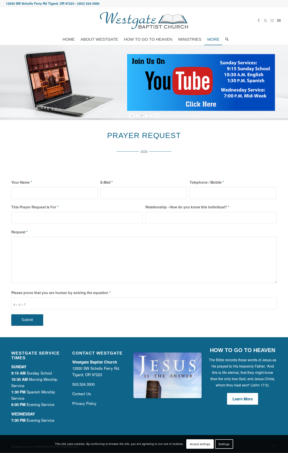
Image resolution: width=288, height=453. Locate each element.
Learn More (242, 399)
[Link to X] (265, 20)
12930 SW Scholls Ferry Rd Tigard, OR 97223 (40, 3)
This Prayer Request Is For (34, 207)
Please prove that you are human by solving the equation (60, 292)
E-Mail (106, 182)
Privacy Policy (84, 403)
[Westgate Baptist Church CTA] (167, 396)
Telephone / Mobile (207, 182)
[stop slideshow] (156, 115)
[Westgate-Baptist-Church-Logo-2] (144, 20)
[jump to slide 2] (142, 115)
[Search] (225, 39)
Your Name (21, 182)
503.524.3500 (83, 384)
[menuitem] (69, 39)
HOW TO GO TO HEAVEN (242, 350)
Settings (224, 444)
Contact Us (81, 393)
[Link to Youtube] (278, 20)
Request (19, 231)
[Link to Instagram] (272, 20)
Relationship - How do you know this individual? (187, 207)
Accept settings (200, 444)
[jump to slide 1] (137, 115)
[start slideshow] (132, 115)
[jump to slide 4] (150, 115)
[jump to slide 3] (146, 115)
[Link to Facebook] (258, 20)
